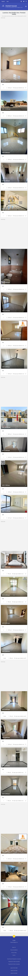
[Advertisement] (14, 32)
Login (8, 1)
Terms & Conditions (14, 950)
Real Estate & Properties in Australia (14, 958)
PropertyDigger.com (14, 942)
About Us (14, 947)
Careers (14, 955)
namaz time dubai (14, 970)
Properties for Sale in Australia (14, 961)
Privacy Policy (14, 952)
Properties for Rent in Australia (14, 964)
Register (3, 1)
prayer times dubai (14, 967)
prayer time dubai (14, 973)
